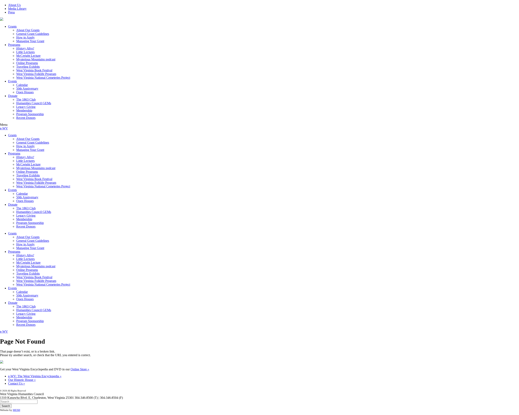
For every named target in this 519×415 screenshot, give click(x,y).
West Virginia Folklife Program (36, 74)
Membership (24, 110)
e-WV (4, 128)
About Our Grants (28, 30)
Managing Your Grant (30, 41)
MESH (16, 410)
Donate (12, 96)
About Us (14, 5)
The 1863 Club (26, 99)
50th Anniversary (27, 88)
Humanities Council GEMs (33, 103)
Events (12, 81)
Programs (14, 44)
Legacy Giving (25, 107)
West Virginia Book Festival (34, 70)
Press (11, 12)
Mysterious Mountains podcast (35, 59)
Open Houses (25, 92)
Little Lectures (25, 52)
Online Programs (27, 63)
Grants (12, 26)
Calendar (22, 85)
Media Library (17, 8)
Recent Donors (25, 117)
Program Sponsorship (30, 114)
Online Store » (80, 369)
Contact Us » (16, 383)
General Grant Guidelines (32, 33)
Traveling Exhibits (28, 66)
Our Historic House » (22, 380)
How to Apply (25, 37)
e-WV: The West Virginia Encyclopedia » (34, 376)
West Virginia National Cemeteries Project (43, 77)
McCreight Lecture (28, 55)
